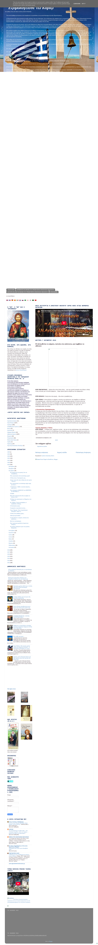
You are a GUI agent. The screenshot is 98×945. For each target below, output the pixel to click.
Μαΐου (10, 539)
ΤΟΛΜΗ (12, 493)
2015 (8, 556)
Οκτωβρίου (11, 470)
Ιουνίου (10, 536)
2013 (8, 560)
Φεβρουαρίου (12, 545)
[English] (7, 300)
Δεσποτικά (9, 430)
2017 (8, 552)
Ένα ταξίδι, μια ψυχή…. (19, 636)
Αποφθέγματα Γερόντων (13, 426)
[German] (12, 300)
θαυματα (9, 436)
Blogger (50, 941)
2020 (8, 462)
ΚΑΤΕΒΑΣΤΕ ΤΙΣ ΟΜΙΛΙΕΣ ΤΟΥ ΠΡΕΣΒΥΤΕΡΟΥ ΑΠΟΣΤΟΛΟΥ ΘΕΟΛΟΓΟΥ (35, 289)
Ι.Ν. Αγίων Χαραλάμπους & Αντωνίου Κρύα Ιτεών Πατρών (18, 846)
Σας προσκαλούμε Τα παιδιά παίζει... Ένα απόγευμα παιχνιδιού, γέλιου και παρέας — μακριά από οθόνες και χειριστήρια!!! (18, 832)
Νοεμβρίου (11, 468)
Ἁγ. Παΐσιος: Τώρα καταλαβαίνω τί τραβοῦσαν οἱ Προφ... (18, 503)
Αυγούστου (11, 532)
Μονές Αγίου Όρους (12, 440)
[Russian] (23, 300)
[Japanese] (28, 300)
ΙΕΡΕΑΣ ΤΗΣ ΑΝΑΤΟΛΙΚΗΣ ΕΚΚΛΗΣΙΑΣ (19, 837)
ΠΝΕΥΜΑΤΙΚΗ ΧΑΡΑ (14, 853)
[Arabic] (33, 300)
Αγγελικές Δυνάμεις (12, 420)
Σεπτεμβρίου (12, 530)
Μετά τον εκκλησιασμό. (15, 521)
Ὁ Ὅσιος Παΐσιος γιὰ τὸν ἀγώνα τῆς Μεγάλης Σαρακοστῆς (21, 597)
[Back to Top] (97, 943)
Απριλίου (11, 541)
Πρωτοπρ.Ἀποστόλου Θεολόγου (15, 445)
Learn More (76, 3)
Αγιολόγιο (9, 424)
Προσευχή (9, 443)
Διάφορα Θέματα (11, 432)
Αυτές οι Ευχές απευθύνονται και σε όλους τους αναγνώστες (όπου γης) (21, 607)
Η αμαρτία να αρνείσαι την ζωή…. (18, 508)
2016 (8, 554)
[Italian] (18, 300)
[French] (10, 300)
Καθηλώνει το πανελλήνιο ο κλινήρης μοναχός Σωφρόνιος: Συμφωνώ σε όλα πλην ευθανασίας (22, 627)
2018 (8, 550)
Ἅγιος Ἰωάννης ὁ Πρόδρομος (16, 821)
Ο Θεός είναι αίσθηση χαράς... (17, 513)
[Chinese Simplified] (36, 300)
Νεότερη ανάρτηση (41, 452)
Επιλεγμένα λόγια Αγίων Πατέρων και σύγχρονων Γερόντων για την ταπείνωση (18, 578)
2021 (8, 460)
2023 (8, 456)
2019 (8, 464)
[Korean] (31, 300)
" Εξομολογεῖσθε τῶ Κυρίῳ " (31, 7)
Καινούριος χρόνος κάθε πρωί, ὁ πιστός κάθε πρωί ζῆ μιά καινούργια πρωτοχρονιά (22, 587)
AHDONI (11, 829)
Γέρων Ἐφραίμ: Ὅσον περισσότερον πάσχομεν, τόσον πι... (19, 511)
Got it (83, 3)
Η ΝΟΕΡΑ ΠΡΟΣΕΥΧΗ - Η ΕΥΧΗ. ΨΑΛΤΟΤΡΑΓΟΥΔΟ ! (21, 616)
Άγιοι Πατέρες (10, 422)
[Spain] (15, 300)
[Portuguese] (25, 300)
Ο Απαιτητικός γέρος (15, 505)
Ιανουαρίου (11, 547)
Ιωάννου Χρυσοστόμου (21, 370)
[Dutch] (20, 300)
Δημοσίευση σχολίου (42, 446)
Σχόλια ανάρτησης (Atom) (48, 455)
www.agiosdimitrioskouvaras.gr (17, 863)
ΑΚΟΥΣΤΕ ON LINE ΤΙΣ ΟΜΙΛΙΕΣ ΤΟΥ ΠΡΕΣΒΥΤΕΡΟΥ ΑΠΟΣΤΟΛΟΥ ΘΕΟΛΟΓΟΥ (27, 292)
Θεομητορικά (10, 438)
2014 (8, 558)
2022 (8, 458)
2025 (8, 452)
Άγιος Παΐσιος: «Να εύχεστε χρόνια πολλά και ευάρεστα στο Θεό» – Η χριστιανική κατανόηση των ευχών (21, 647)
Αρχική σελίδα (11, 289)
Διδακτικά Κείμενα (11, 434)
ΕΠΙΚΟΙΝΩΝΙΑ (53, 292)
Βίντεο (8, 428)
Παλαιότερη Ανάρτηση (83, 452)
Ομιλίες (9, 441)
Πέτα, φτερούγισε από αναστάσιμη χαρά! (20, 475)
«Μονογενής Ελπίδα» (15, 515)
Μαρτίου (11, 543)
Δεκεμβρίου (12, 466)
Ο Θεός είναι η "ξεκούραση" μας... (18, 478)
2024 (8, 454)
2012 (8, 562)
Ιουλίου (10, 534)
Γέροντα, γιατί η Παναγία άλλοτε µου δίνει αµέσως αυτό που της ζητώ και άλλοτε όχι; (22, 658)
